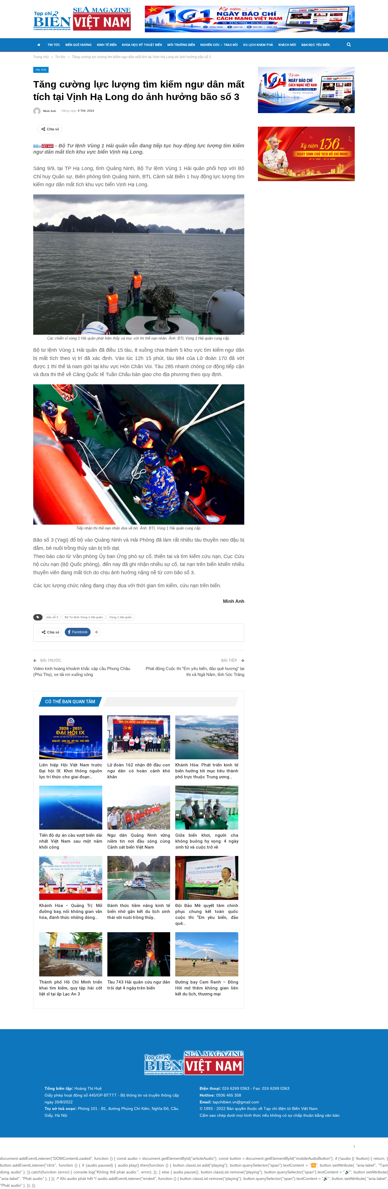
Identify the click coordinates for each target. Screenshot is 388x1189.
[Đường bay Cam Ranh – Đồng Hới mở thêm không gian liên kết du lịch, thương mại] (206, 954)
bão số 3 (52, 617)
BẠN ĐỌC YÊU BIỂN (315, 45)
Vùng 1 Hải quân (120, 617)
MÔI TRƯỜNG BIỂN (181, 45)
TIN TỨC (53, 45)
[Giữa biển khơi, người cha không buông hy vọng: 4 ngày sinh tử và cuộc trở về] (206, 808)
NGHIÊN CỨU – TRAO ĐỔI (219, 45)
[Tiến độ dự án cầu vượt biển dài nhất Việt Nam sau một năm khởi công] (70, 808)
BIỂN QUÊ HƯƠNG (78, 45)
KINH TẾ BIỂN (106, 45)
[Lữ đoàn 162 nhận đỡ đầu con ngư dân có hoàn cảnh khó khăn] (138, 737)
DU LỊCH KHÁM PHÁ (258, 45)
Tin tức (41, 69)
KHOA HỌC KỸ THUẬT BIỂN (142, 45)
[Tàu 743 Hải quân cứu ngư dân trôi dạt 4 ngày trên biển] (138, 954)
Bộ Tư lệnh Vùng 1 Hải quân (84, 617)
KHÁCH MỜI (287, 45)
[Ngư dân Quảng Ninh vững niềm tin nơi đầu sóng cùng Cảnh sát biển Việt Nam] (138, 808)
